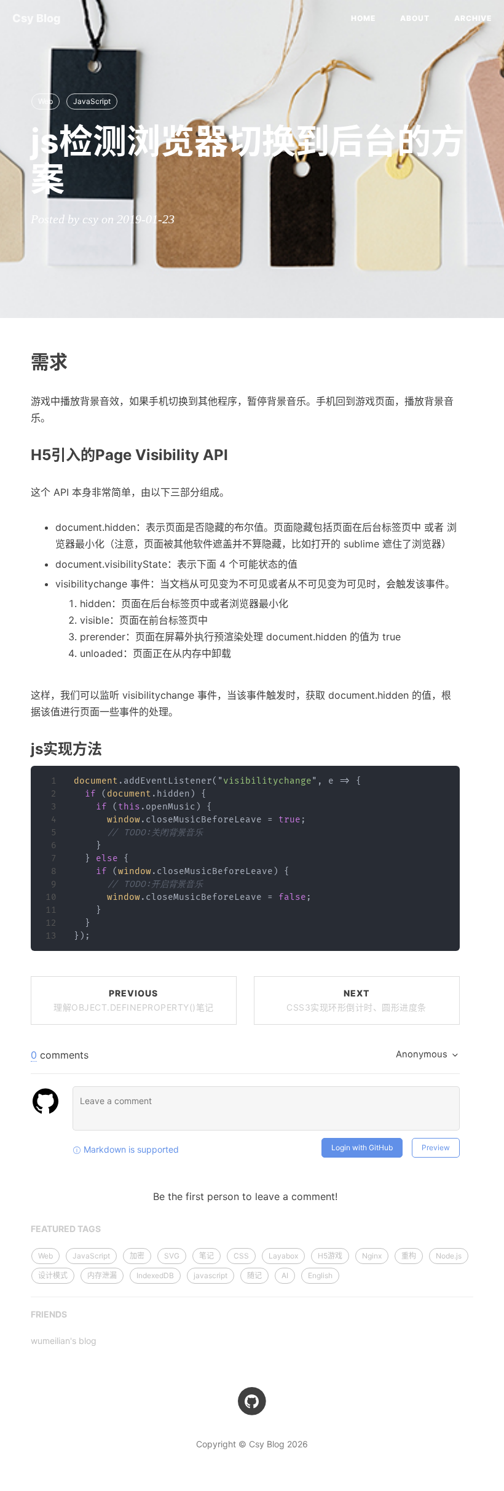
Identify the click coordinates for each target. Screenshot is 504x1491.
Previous (133, 1000)
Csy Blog (36, 18)
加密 (137, 1255)
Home (363, 18)
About (415, 18)
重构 (408, 1255)
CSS (241, 1255)
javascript (210, 1275)
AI (285, 1275)
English (320, 1275)
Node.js (449, 1255)
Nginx (372, 1255)
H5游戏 (330, 1255)
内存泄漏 (102, 1275)
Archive (473, 18)
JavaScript (92, 101)
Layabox (283, 1255)
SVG (171, 1255)
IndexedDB (155, 1275)
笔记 (206, 1255)
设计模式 (53, 1275)
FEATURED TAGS (66, 1228)
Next (356, 1000)
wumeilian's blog (63, 1340)
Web (45, 101)
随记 (254, 1275)
